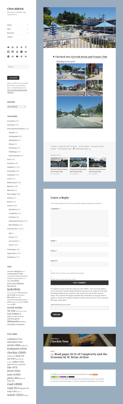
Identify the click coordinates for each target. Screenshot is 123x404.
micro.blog (11, 295)
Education (11, 125)
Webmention (13, 321)
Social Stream (12, 229)
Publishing (13, 152)
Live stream (13, 241)
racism (25, 302)
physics (25, 300)
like (12, 367)
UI (20, 314)
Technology (11, 249)
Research (10, 33)
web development (13, 319)
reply (13, 388)
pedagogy (19, 300)
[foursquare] (89, 149)
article (14, 345)
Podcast (10, 198)
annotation (15, 342)
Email (54, 251)
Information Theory (16, 221)
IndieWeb (10, 167)
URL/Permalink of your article (61, 305)
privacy (14, 302)
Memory (10, 186)
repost (24, 388)
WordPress (11, 257)
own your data (11, 300)
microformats (20, 295)
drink (19, 356)
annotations (10, 271)
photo (13, 378)
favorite (10, 362)
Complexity (13, 213)
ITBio (19, 293)
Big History (13, 209)
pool (69, 149)
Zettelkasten (20, 324)
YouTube (11, 324)
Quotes (11, 245)
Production (13, 148)
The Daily (11, 310)
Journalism (11, 171)
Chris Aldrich (15, 8)
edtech (9, 281)
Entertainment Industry (16, 129)
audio (24, 345)
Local (9, 179)
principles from (84, 374)
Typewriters (11, 253)
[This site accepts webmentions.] (62, 377)
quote (10, 381)
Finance (12, 144)
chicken (11, 356)
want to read (12, 316)
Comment (56, 209)
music (16, 297)
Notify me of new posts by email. (63, 279)
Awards (11, 132)
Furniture (10, 163)
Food (9, 159)
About (9, 25)
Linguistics (11, 175)
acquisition (14, 339)
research (9, 304)
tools (9, 314)
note (13, 374)
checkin (16, 352)
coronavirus (11, 276)
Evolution (12, 217)
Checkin (96, 146)
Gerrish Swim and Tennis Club (89, 56)
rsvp (12, 391)
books (23, 271)
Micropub (11, 297)
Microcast (10, 190)
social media (14, 307)
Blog (9, 29)
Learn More (62, 300)
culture (18, 276)
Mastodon (24, 293)
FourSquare (63, 149)
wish (26, 395)
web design (20, 316)
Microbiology (14, 225)
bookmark (17, 348)
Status (54, 146)
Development (14, 136)
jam (22, 364)
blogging (18, 271)
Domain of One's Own (14, 278)
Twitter (15, 313)
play (22, 378)
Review (10, 202)
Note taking (11, 194)
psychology (20, 302)
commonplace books (15, 274)
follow (18, 361)
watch (15, 395)
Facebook (15, 281)
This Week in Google (21, 311)
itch (17, 364)
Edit (10, 233)
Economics (11, 121)
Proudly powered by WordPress (63, 374)
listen (13, 370)
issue (11, 364)
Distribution (13, 140)
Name (54, 241)
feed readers (12, 283)
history (20, 283)
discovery (24, 276)
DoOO (24, 278)
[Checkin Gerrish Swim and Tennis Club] (59, 162)
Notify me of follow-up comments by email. (67, 273)
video (19, 391)
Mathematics (12, 182)
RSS (13, 304)
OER (19, 297)
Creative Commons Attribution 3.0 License (88, 381)
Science (10, 206)
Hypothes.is (11, 286)
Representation (14, 156)
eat (11, 358)
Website (54, 261)
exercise (19, 359)
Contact (10, 37)
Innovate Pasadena (12, 293)
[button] (70, 71)
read (14, 384)
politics (9, 302)
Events (11, 237)
